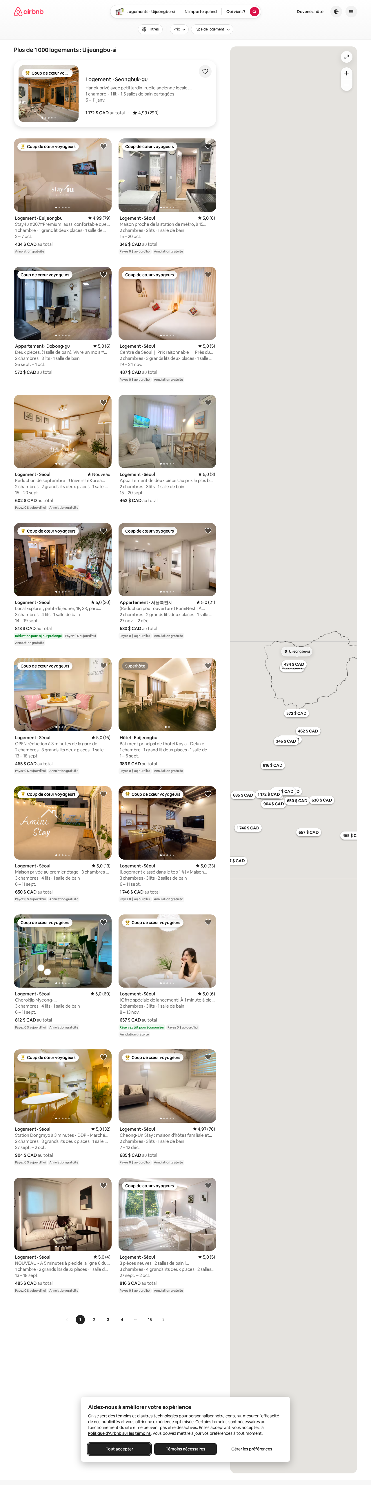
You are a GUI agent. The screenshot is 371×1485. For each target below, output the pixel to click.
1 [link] (80, 1319)
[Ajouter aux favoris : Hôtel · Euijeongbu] (208, 665)
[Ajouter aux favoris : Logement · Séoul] (208, 146)
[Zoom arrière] (346, 73)
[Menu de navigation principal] (351, 11)
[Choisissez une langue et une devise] (336, 11)
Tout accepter (119, 1449)
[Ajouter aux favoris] (205, 71)
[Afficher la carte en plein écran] (346, 57)
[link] (67, 1319)
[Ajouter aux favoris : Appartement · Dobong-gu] (103, 274)
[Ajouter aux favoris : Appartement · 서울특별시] (208, 530)
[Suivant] (163, 1319)
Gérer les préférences (251, 1449)
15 (150, 1319)
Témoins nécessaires (185, 1449)
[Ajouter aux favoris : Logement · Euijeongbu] (103, 146)
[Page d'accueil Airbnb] (28, 11)
